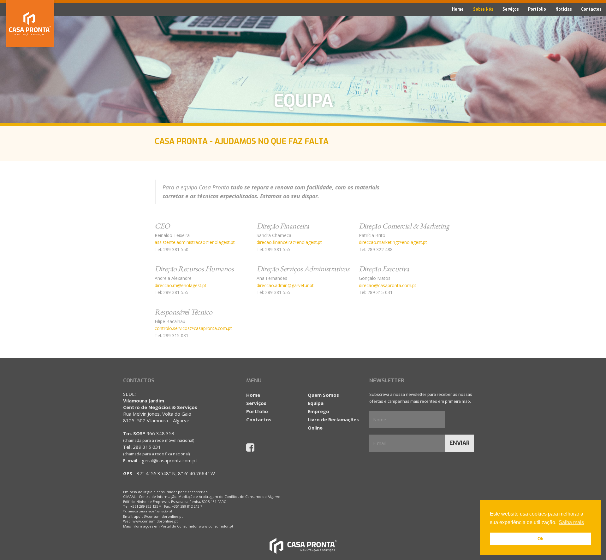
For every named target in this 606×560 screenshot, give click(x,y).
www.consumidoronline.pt (155, 521)
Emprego (318, 411)
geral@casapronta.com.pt (169, 460)
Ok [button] (541, 538)
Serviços (510, 9)
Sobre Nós (483, 9)
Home (458, 9)
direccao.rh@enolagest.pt (180, 285)
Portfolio (537, 9)
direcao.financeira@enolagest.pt (289, 242)
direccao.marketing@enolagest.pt (393, 242)
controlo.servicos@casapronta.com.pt (193, 328)
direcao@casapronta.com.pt (387, 285)
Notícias (564, 9)
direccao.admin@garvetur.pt (285, 285)
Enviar (459, 443)
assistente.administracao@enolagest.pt (195, 242)
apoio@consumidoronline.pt (158, 516)
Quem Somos (323, 395)
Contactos (591, 9)
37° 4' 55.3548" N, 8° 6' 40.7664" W (176, 473)
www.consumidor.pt (216, 526)
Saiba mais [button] (571, 522)
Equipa (316, 403)
